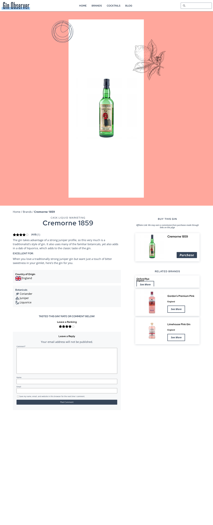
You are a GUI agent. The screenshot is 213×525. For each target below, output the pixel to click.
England (140, 280)
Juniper (24, 298)
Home (83, 5)
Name (19, 378)
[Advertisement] (167, 365)
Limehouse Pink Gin (178, 324)
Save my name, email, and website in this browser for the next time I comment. (52, 397)
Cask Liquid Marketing (68, 217)
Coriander (26, 293)
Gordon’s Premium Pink (180, 296)
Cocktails (113, 5)
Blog (128, 5)
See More (145, 284)
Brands (97, 5)
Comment (21, 347)
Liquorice (25, 302)
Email (19, 387)
